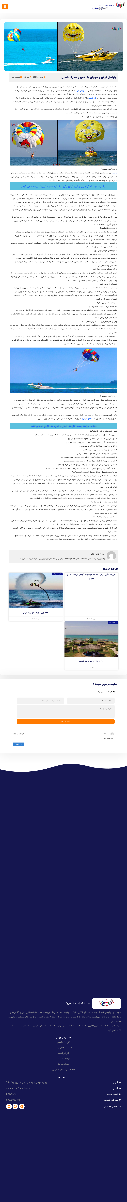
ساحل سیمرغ (87, 418)
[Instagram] (15, 1106)
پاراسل (114, 172)
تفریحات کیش (15, 77)
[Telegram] (9, 1106)
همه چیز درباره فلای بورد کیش (35, 612)
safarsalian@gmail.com (18, 1088)
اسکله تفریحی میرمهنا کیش (91, 661)
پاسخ (17, 744)
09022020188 (13, 1100)
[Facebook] (22, 1106)
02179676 (11, 1094)
